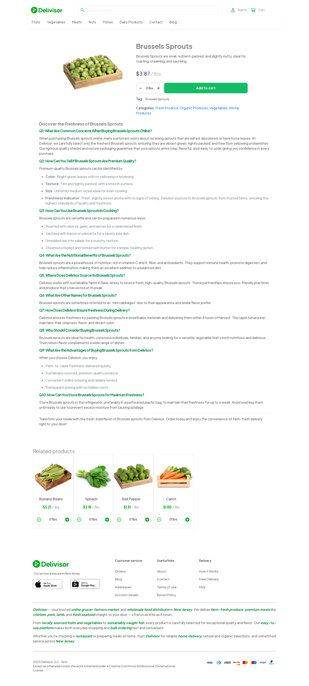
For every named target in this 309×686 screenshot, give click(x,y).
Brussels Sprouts (157, 99)
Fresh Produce (166, 108)
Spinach (91, 499)
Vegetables (218, 108)
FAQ (202, 587)
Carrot (171, 499)
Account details (126, 595)
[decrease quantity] (140, 88)
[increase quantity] (158, 88)
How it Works (208, 571)
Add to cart (206, 88)
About (161, 571)
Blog (118, 579)
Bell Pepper (131, 499)
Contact (163, 579)
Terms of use (167, 587)
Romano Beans (51, 499)
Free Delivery (209, 579)
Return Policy (166, 595)
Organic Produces (194, 108)
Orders (120, 571)
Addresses (123, 587)
